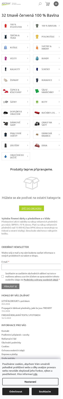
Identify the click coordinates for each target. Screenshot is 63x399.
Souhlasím (45, 391)
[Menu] (56, 4)
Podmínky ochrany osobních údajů (41, 279)
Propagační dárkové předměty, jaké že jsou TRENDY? (27, 308)
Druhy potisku (8, 358)
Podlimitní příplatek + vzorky (15, 334)
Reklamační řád (9, 338)
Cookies (5, 346)
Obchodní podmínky (11, 342)
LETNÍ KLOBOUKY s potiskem (16, 301)
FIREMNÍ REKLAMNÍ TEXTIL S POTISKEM (21, 315)
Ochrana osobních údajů (13, 350)
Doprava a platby (10, 354)
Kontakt (5, 330)
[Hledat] (40, 4)
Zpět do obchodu (31, 208)
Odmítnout (15, 391)
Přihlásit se (10, 286)
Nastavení (30, 381)
